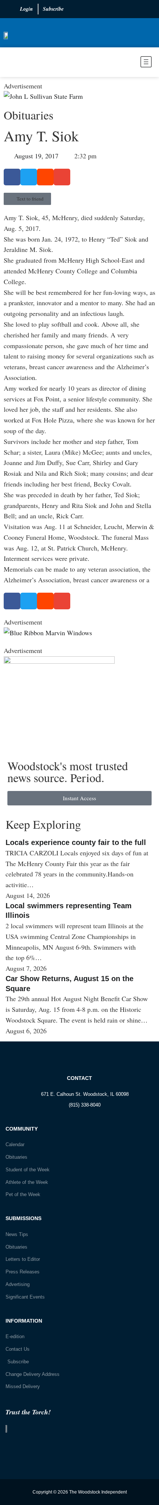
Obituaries (28, 115)
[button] (122, 63)
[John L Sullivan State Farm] (43, 96)
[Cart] (12, 62)
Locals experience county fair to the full (76, 842)
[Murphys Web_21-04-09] (59, 661)
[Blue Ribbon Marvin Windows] (48, 632)
